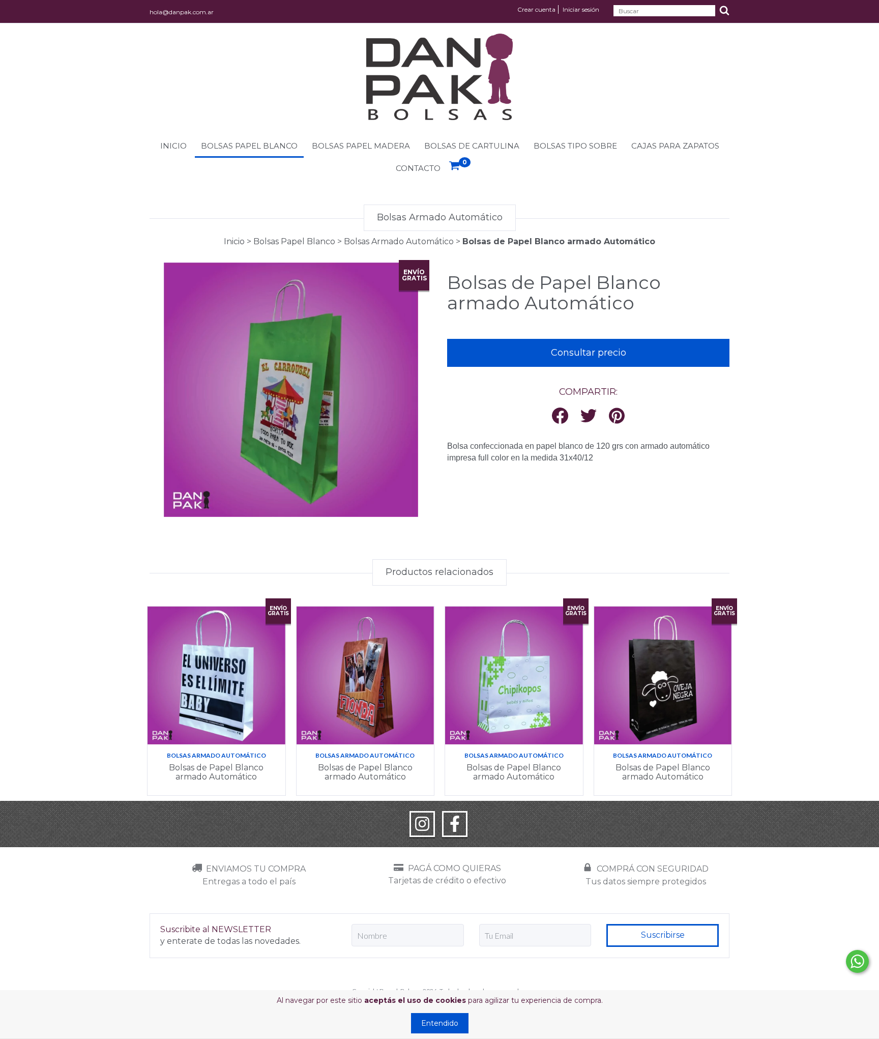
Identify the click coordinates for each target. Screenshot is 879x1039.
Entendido (439, 1023)
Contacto (418, 168)
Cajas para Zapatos (675, 146)
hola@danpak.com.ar (182, 12)
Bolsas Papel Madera (361, 146)
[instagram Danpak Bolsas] (422, 824)
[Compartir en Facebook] (560, 416)
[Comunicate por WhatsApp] (857, 961)
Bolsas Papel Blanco (249, 146)
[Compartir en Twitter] (588, 416)
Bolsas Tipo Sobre (575, 146)
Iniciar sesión (581, 9)
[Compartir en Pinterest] (617, 416)
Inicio (173, 146)
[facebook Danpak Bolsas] (454, 824)
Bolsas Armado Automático (399, 241)
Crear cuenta (536, 9)
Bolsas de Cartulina (471, 146)
